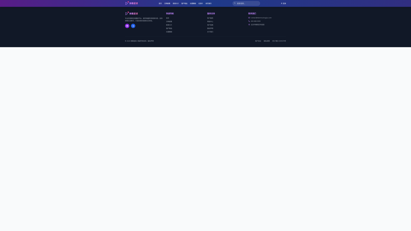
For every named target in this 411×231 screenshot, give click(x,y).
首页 (160, 3)
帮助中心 (210, 21)
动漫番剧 (193, 3)
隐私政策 (267, 41)
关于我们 (210, 32)
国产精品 (184, 3)
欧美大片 (176, 3)
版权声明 (210, 28)
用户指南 (210, 25)
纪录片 (201, 3)
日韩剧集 (167, 3)
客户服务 (210, 18)
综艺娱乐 (209, 3)
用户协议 (258, 41)
